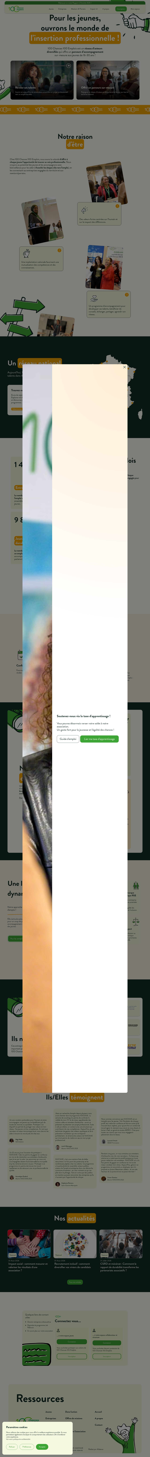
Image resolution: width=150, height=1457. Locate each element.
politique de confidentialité (21, 1439)
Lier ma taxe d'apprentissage (99, 739)
